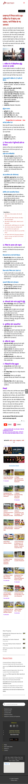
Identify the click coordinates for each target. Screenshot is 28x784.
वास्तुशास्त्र (18, 440)
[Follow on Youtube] (5, 424)
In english (21, 11)
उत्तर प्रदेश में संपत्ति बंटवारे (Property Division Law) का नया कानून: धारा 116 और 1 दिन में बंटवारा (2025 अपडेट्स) (14, 236)
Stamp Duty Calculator (14, 732)
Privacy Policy (14, 780)
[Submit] (4, 704)
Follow (9, 424)
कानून (14, 440)
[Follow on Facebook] (17, 726)
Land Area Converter (14, 731)
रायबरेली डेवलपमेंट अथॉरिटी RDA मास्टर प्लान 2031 (14, 225)
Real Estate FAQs (14, 734)
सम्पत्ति (10, 440)
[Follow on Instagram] (15, 424)
